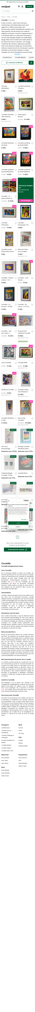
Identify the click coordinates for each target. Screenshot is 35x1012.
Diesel (20, 730)
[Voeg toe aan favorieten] (15, 86)
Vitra (20, 760)
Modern (21, 743)
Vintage (21, 740)
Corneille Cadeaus (6, 748)
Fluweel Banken (23, 763)
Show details (23, 519)
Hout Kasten (4, 763)
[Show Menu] (33, 11)
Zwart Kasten (5, 776)
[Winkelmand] (19, 6)
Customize (18, 526)
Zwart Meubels (5, 773)
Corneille (14, 17)
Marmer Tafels (23, 766)
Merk (8, 17)
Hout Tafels (4, 760)
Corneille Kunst (5, 728)
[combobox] (17, 11)
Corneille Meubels (6, 745)
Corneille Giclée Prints (7, 751)
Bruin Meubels (5, 770)
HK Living (21, 733)
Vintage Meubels (23, 746)
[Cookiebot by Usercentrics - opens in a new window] (23, 500)
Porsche (21, 728)
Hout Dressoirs (23, 757)
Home (3, 17)
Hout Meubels (5, 757)
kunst (12, 582)
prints (3, 689)
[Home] (8, 6)
